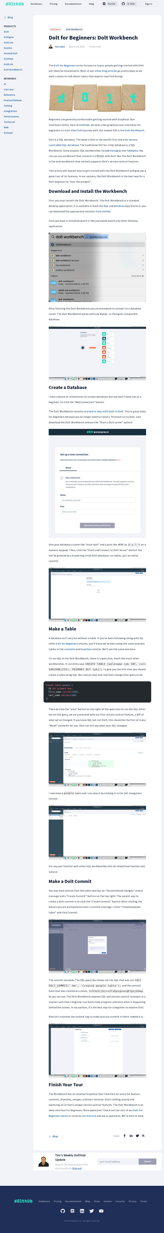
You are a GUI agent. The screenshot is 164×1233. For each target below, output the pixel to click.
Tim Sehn (59, 46)
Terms (143, 1201)
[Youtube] (101, 1211)
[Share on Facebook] (124, 1136)
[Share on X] (137, 1136)
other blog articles (105, 70)
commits (69, 649)
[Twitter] (91, 1211)
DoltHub (84, 124)
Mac (106, 205)
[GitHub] (63, 1211)
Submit (147, 1161)
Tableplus (132, 150)
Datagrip (115, 150)
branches (86, 649)
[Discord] (72, 1211)
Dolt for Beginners (65, 65)
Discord (77, 1168)
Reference (56, 29)
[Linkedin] (82, 1211)
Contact (108, 1201)
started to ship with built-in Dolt (103, 411)
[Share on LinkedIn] (131, 1136)
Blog (91, 3)
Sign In (148, 3)
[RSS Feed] (143, 1138)
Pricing (53, 3)
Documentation (73, 3)
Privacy (133, 1201)
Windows (119, 205)
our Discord (89, 1115)
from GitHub (103, 211)
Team (97, 1201)
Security (120, 1201)
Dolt (80, 130)
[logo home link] (15, 4)
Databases (36, 3)
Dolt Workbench (74, 29)
